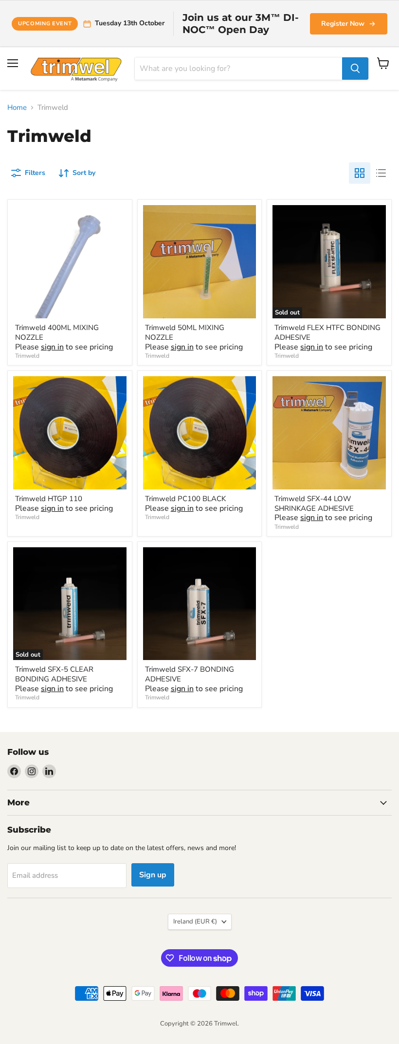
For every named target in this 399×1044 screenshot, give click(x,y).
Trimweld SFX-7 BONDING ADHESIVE (189, 674)
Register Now (342, 23)
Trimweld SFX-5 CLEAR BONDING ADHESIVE (54, 674)
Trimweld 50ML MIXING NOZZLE (184, 332)
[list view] (381, 173)
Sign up (152, 875)
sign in (52, 347)
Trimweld (27, 356)
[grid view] (359, 173)
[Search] (355, 68)
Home (17, 108)
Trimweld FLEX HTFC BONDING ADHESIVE (327, 332)
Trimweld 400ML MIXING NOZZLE (57, 332)
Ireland (195, 921)
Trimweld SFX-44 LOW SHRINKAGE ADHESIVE (314, 503)
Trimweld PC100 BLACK (185, 499)
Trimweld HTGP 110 (48, 499)
